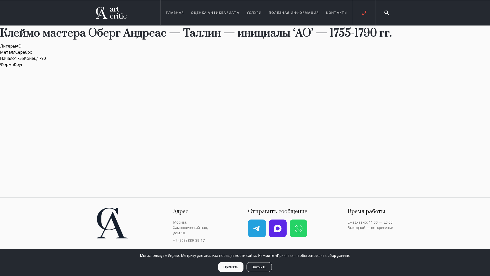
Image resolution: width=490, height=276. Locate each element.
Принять (230, 266)
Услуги (254, 12)
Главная (175, 12)
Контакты (337, 12)
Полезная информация (294, 12)
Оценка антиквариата (215, 12)
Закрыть (259, 266)
